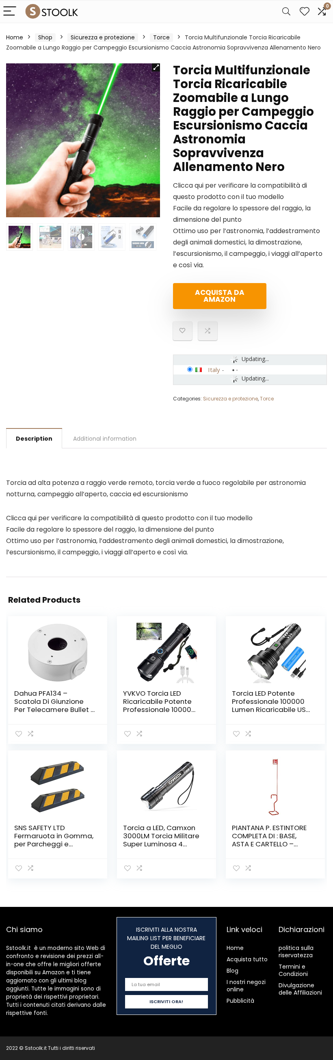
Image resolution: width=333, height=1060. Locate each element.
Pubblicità (240, 1001)
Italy (214, 370)
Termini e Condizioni (293, 970)
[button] (156, 67)
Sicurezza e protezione (103, 37)
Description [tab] (34, 439)
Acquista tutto (247, 959)
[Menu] (9, 11)
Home (14, 37)
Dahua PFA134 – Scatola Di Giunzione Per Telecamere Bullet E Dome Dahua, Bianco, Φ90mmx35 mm (54, 709)
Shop (45, 37)
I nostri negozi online (246, 985)
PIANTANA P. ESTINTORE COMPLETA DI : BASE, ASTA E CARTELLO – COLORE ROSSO (269, 840)
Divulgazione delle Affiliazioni (300, 989)
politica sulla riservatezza (296, 951)
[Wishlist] (304, 11)
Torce (161, 37)
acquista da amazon (219, 296)
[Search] (286, 11)
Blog (232, 971)
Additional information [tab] (104, 439)
